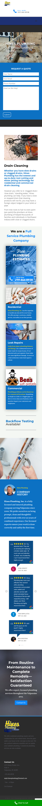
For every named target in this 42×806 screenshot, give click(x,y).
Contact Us (11, 55)
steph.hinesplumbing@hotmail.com (15, 778)
